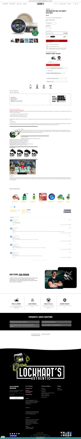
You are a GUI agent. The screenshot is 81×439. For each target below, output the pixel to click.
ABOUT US (43, 388)
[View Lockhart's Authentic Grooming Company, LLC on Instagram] (10, 433)
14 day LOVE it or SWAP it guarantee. (52, 78)
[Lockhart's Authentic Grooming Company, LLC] (40, 4)
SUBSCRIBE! (43, 389)
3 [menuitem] (37, 260)
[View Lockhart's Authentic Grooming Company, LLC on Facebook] (14, 433)
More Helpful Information (45, 386)
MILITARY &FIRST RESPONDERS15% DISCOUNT (29, 391)
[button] (12, 4)
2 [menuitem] (36, 260)
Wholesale (59, 386)
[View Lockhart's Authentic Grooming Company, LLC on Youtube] (19, 433)
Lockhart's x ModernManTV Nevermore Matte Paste (54, 73)
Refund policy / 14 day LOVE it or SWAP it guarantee (43, 436)
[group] (40, 1)
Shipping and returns (50, 81)
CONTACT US (43, 391)
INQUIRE (58, 388)
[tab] (12, 217)
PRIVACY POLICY (44, 397)
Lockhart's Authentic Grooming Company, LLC (41, 434)
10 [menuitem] (45, 260)
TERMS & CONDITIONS (45, 395)
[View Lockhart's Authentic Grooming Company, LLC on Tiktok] (12, 433)
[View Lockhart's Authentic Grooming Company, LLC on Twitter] (16, 433)
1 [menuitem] (35, 260)
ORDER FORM (59, 389)
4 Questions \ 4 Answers (13, 211)
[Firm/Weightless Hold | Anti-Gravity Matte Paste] (12, 41)
